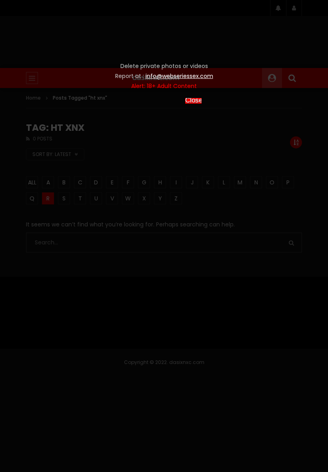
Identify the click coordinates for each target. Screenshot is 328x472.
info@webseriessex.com (179, 76)
